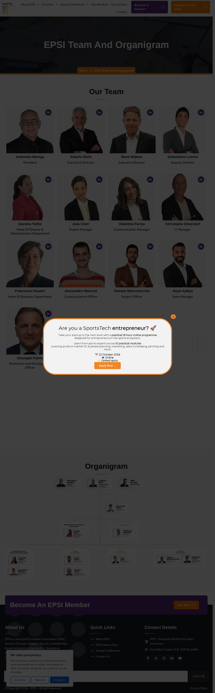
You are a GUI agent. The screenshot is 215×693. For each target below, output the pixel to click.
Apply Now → (107, 365)
